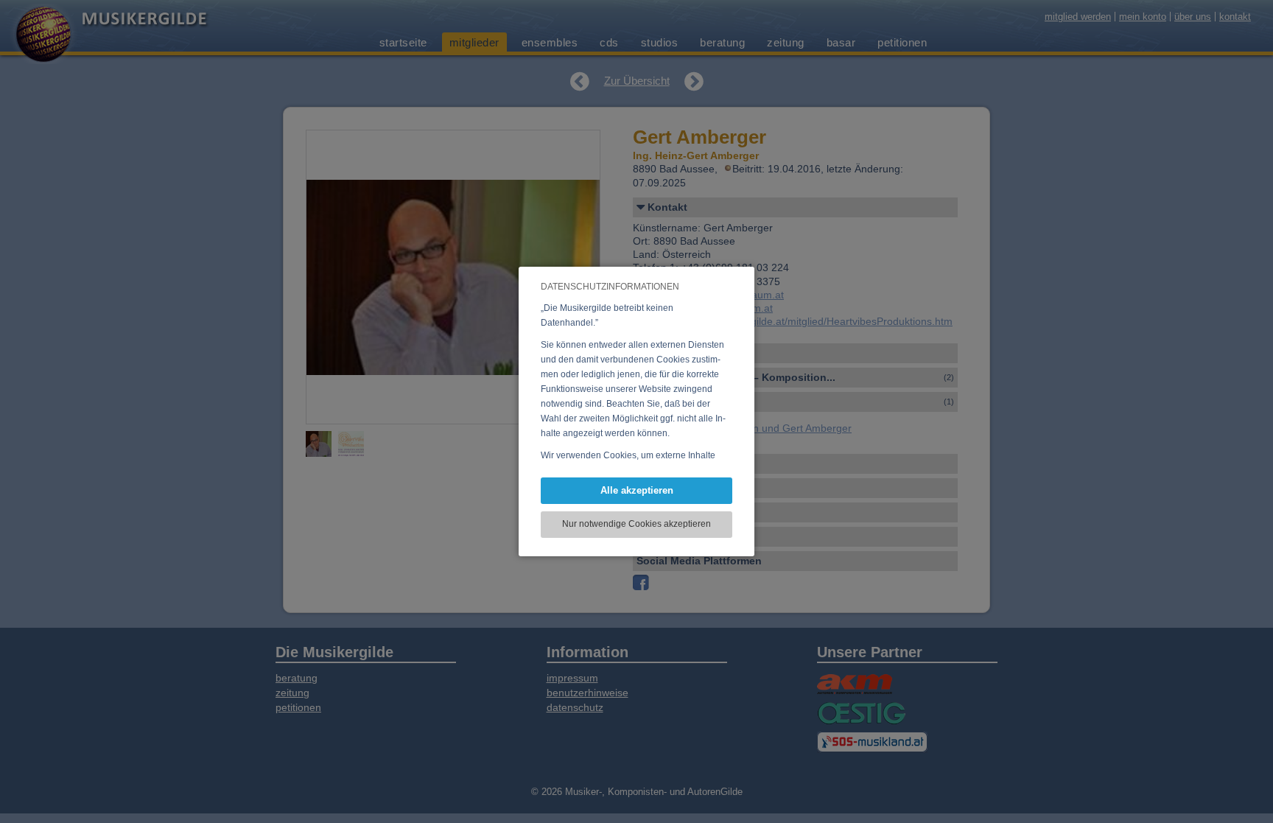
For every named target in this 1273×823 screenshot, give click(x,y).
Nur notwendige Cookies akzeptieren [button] (636, 524)
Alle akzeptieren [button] (636, 490)
